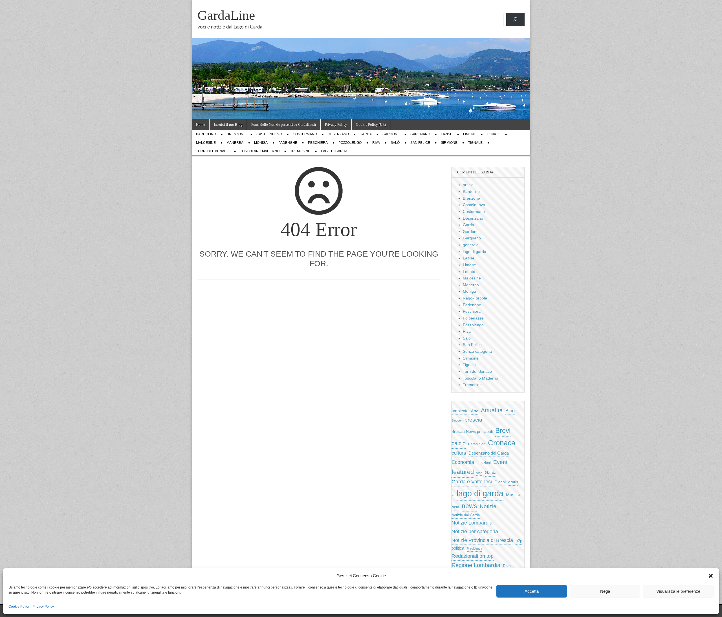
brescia (473, 420)
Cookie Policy (19, 607)
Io (453, 495)
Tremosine (300, 151)
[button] (711, 576)
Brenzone (236, 134)
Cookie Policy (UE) (371, 124)
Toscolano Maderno (259, 151)
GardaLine (226, 15)
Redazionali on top (473, 556)
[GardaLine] (361, 59)
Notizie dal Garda (466, 515)
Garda (366, 134)
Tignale (475, 143)
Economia (463, 462)
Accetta (532, 591)
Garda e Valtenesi (472, 481)
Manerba (234, 143)
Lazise (446, 134)
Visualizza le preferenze (678, 591)
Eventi (501, 462)
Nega (605, 591)
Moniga (261, 143)
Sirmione (449, 143)
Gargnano (420, 134)
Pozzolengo (350, 143)
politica (458, 548)
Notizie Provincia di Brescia (482, 540)
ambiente (460, 410)
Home (200, 124)
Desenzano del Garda (488, 453)
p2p (519, 541)
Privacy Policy (43, 607)
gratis (513, 482)
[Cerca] (515, 19)
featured (463, 471)
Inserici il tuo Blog (228, 124)
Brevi (502, 430)
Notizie (488, 506)
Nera (455, 507)
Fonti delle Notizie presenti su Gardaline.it (283, 124)
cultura (459, 453)
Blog (510, 410)
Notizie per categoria (475, 531)
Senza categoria (477, 351)
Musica (513, 494)
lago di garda (334, 151)
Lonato (493, 134)
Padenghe (287, 143)
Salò (395, 143)
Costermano (305, 134)
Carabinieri (476, 444)
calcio (459, 443)
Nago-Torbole (475, 298)
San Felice (420, 143)
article (468, 184)
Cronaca (501, 442)
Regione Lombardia (476, 565)
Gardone (391, 134)
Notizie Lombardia (472, 523)
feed (479, 473)
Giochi (500, 482)
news (469, 506)
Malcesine (206, 143)
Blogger (457, 420)
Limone (469, 134)
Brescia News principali (472, 431)
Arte (474, 411)
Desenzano (338, 134)
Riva (376, 143)
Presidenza (474, 548)
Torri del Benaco (212, 151)
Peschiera (318, 143)
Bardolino (206, 134)
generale (471, 245)
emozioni (484, 463)
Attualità (492, 410)
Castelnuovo (269, 134)
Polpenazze (473, 318)
